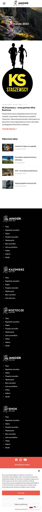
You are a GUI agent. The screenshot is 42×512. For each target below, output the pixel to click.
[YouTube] (25, 460)
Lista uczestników (11, 247)
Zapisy (7, 233)
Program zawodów (11, 237)
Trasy (7, 227)
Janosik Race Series (22, 465)
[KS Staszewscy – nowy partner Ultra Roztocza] (17, 71)
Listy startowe (10, 298)
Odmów (21, 498)
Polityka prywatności (21, 509)
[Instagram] (20, 459)
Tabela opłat (9, 240)
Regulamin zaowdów (12, 322)
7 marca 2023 (7, 104)
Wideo (7, 250)
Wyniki (7, 257)
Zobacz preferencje (21, 504)
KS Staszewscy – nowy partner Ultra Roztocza (18, 108)
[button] (39, 471)
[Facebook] (16, 459)
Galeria (7, 254)
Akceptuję (21, 493)
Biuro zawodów (10, 244)
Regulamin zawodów (12, 230)
